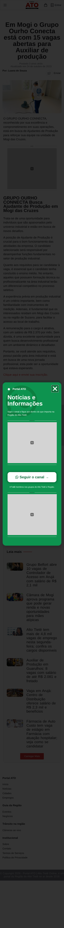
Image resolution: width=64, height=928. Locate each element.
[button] (55, 389)
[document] (32, 464)
